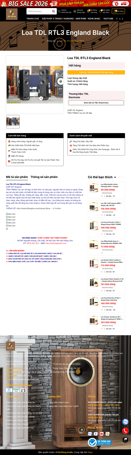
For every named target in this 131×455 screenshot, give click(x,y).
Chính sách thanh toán (17, 420)
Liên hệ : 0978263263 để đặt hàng (96, 72)
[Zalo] (90, 434)
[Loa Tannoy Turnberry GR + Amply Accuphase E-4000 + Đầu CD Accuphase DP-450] (93, 320)
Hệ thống (93, 11)
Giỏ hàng (120, 11)
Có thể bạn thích (100, 177)
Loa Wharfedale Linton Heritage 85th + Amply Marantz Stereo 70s (109, 185)
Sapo (90, 452)
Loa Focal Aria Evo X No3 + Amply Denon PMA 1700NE (111, 223)
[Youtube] (102, 434)
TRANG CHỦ (32, 18)
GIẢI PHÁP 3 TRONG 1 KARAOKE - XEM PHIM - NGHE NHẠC (71, 18)
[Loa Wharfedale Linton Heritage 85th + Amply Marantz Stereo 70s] (93, 187)
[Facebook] (96, 434)
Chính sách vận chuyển (17, 424)
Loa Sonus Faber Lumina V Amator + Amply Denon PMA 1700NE (111, 261)
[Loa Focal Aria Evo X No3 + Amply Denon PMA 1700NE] (93, 225)
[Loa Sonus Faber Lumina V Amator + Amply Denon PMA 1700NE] (93, 263)
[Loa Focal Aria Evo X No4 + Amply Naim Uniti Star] (93, 301)
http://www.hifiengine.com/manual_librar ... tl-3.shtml (39, 208)
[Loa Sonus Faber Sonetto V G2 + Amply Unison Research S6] (93, 282)
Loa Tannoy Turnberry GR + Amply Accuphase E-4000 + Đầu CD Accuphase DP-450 (111, 318)
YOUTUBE (108, 18)
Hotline (66, 11)
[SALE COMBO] (65, 3)
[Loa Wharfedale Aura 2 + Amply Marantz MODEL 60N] (93, 244)
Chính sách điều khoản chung (20, 416)
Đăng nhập (81, 12)
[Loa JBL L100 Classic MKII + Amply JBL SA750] (93, 206)
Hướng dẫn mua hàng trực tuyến (62, 406)
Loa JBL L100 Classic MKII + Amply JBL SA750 (111, 204)
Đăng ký (80, 10)
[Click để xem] (34, 84)
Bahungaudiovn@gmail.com (26, 379)
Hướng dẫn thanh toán (58, 402)
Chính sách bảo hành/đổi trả (19, 427)
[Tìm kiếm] (53, 11)
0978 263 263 (24, 375)
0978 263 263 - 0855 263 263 (103, 405)
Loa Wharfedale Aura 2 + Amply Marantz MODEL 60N (111, 242)
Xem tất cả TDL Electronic (96, 103)
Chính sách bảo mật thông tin (20, 402)
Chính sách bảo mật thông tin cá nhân (24, 413)
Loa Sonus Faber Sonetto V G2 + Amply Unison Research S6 (112, 280)
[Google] (108, 434)
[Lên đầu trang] (125, 448)
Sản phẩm (106, 11)
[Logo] (12, 14)
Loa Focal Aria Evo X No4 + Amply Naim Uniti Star (111, 299)
